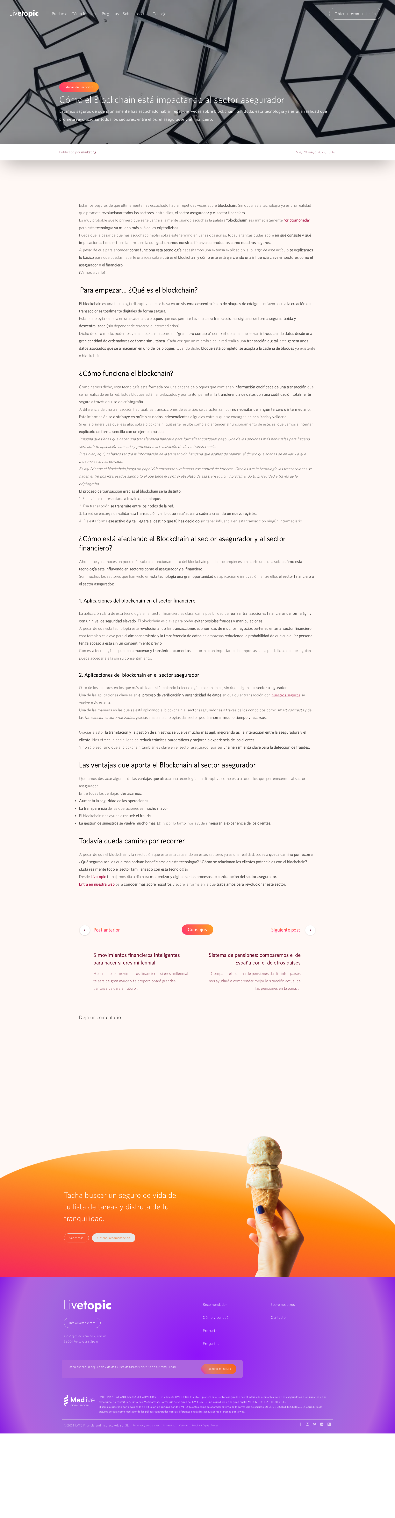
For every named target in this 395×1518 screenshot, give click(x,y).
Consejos (160, 13)
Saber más (76, 1238)
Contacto (278, 1317)
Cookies (183, 1425)
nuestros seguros (286, 695)
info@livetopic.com (82, 1322)
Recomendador (215, 1304)
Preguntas (110, 13)
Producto (59, 13)
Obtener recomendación (355, 13)
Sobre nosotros (135, 13)
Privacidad (169, 1425)
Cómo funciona (84, 13)
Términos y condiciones (146, 1425)
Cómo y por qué (215, 1317)
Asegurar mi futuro (219, 1368)
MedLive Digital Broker (205, 1425)
